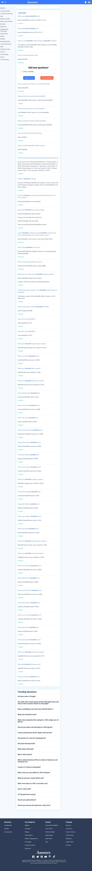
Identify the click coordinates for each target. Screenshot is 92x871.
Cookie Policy (69, 842)
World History (29, 835)
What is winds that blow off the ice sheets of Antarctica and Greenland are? (38, 761)
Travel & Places (4, 59)
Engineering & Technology (4, 30)
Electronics (3, 26)
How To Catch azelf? (24, 789)
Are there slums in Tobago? (27, 696)
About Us (68, 825)
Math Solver (48, 838)
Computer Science (30, 845)
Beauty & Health (5, 19)
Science (2, 52)
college (48, 183)
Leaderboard (8, 825)
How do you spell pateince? (27, 800)
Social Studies (4, 54)
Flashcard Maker (50, 832)
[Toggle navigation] (2, 2)
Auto (1, 16)
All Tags (6, 828)
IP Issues (68, 845)
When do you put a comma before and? (31, 778)
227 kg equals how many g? (27, 794)
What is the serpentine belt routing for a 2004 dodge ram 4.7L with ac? (38, 721)
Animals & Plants (5, 11)
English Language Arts (31, 838)
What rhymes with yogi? (26, 749)
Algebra (27, 825)
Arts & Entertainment (6, 13)
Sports (2, 57)
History (2, 36)
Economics (28, 848)
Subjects (2, 8)
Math (1, 46)
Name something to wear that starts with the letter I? (35, 709)
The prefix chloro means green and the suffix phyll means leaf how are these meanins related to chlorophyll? (38, 703)
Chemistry (28, 828)
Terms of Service (70, 832)
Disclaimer (69, 838)
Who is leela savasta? (25, 754)
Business (3, 24)
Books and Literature (6, 21)
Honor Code (48, 828)
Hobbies (2, 39)
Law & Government (6, 44)
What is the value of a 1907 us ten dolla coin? (33, 783)
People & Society (5, 49)
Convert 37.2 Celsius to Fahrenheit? (29, 767)
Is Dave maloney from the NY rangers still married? (35, 733)
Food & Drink (4, 33)
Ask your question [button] (47, 78)
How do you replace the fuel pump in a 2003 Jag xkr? (35, 727)
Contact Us (69, 828)
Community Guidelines (51, 825)
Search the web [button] (29, 78)
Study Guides (49, 835)
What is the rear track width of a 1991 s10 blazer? (34, 773)
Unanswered (8, 832)
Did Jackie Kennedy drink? (26, 744)
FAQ (46, 842)
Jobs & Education (5, 41)
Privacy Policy (70, 835)
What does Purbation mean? (27, 715)
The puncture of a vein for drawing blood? (32, 738)
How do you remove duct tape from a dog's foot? (34, 805)
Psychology (28, 842)
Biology (27, 832)
